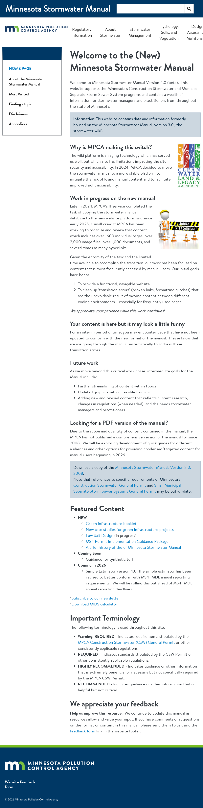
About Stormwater (110, 32)
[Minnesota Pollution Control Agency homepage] (36, 32)
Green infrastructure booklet (111, 523)
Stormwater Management (140, 32)
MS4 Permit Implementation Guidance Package (127, 541)
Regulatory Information (82, 32)
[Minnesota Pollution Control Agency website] (49, 764)
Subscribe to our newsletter (96, 598)
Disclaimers (18, 114)
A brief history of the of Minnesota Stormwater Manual (133, 547)
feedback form (82, 731)
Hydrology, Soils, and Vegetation (169, 32)
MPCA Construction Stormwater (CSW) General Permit (126, 642)
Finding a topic (20, 104)
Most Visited (19, 94)
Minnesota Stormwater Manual (58, 8)
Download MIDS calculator (94, 604)
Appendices (18, 124)
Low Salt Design (99, 535)
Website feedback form (20, 784)
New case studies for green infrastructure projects (130, 529)
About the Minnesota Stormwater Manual (25, 81)
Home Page (20, 68)
